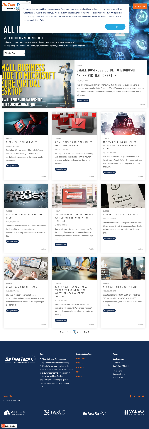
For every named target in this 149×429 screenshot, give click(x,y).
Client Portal (140, 6)
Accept (115, 26)
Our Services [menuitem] (80, 358)
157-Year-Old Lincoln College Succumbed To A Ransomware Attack (120, 145)
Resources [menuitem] (80, 367)
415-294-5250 (117, 371)
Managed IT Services (83, 100)
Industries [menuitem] (79, 363)
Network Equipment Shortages (120, 214)
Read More (142, 104)
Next (85, 332)
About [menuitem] (78, 372)
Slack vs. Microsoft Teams (21, 287)
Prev (63, 332)
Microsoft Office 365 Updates (120, 287)
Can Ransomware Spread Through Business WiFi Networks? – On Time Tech (74, 217)
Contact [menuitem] (79, 377)
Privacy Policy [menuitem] (8, 396)
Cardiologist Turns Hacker (21, 142)
